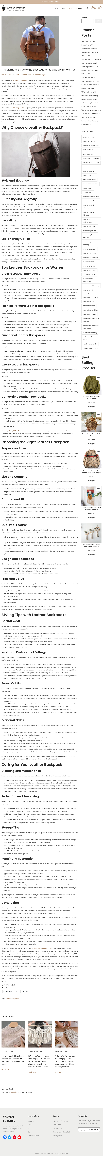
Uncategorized (26, 75)
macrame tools (88, 262)
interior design (88, 192)
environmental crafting (91, 163)
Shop (30, 1125)
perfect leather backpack (41, 948)
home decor (87, 188)
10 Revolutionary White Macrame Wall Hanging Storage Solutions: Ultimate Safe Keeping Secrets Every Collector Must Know (91, 99)
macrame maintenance (88, 220)
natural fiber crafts (89, 314)
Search (84, 17)
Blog (29, 1128)
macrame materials (90, 226)
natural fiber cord (89, 306)
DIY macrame (88, 154)
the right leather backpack (18, 431)
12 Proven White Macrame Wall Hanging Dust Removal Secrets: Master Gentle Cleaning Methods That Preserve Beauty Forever (39, 1061)
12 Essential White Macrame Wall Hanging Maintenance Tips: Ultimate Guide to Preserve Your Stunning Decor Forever (91, 117)
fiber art (86, 167)
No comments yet (39, 75)
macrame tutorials (89, 270)
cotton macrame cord (91, 146)
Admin (17, 75)
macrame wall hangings (88, 291)
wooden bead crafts (90, 344)
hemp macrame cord (90, 184)
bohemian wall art (89, 141)
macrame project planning (89, 243)
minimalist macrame (90, 297)
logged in (14, 1092)
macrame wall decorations (88, 280)
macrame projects (89, 249)
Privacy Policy (57, 1136)
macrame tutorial (89, 266)
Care (29, 1132)
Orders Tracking (33, 1136)
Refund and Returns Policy (62, 1132)
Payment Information (60, 1121)
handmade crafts (89, 175)
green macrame (89, 171)
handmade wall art (89, 180)
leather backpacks (20, 80)
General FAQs (57, 1128)
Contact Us (57, 1125)
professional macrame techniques (91, 327)
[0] (91, 8)
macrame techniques (90, 258)
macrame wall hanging (91, 286)
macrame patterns (89, 231)
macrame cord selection (88, 206)
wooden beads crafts (90, 348)
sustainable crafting (90, 333)
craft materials (88, 150)
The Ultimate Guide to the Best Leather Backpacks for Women (39, 69)
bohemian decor (89, 137)
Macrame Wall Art (89, 275)
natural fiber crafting (90, 310)
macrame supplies (89, 253)
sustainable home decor (89, 338)
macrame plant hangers (88, 236)
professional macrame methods (91, 319)
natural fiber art (88, 301)
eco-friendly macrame (91, 158)
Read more (5, 1069)
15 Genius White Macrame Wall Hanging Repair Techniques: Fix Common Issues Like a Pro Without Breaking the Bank (65, 1061)
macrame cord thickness (88, 213)
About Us (31, 1121)
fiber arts (95, 167)
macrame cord (88, 201)
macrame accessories (91, 197)
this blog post (18, 108)
